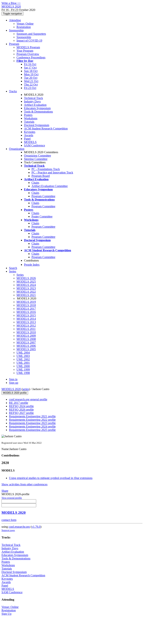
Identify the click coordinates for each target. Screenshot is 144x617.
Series (20, 274)
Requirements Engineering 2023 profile (32, 423)
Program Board (41, 175)
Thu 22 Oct (31, 84)
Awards (28, 135)
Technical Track (33, 98)
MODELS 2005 (26, 349)
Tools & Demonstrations (38, 111)
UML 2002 (23, 359)
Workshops (30, 118)
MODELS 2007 (26, 342)
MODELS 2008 (26, 339)
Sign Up (6, 613)
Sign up (13, 382)
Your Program (24, 50)
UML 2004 (23, 352)
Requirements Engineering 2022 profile (32, 419)
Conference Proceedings (30, 57)
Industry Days (32, 101)
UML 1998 (23, 372)
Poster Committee (42, 216)
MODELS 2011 (26, 328)
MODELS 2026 (26, 278)
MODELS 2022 (26, 291)
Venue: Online (25, 23)
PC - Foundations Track (46, 169)
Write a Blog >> (11, 3)
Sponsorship (16, 30)
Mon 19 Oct (31, 74)
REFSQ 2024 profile (21, 406)
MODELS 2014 (26, 318)
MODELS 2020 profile (15, 392)
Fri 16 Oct (30, 64)
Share (5, 490)
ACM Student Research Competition (46, 128)
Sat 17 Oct (30, 67)
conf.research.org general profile (28, 399)
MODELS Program (28, 47)
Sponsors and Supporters (31, 33)
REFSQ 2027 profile (21, 413)
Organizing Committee (37, 155)
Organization (16, 148)
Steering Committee (35, 159)
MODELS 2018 (26, 305)
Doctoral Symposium (36, 125)
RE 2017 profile (18, 402)
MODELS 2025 (26, 281)
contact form (9, 519)
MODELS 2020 (11, 389)
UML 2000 (23, 366)
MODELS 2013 (26, 322)
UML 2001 (23, 362)
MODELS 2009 (26, 335)
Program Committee (43, 196)
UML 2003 (23, 356)
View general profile (12, 497)
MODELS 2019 (26, 301)
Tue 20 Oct (30, 77)
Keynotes (29, 131)
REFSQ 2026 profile (21, 409)
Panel (27, 138)
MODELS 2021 (26, 295)
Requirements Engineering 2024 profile (32, 426)
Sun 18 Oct (31, 71)
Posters (28, 115)
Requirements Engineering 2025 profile (32, 429)
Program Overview (27, 54)
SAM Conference (34, 145)
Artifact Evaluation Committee (50, 186)
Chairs (35, 182)
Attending (15, 20)
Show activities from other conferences (24, 484)
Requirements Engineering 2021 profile (32, 416)
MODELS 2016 (26, 312)
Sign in (13, 379)
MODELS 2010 (26, 332)
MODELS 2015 (26, 315)
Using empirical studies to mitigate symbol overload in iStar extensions (50, 478)
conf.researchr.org (19, 526)
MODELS (30, 142)
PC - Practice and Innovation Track (52, 172)
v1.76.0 (36, 526)
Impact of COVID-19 (29, 40)
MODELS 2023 (26, 288)
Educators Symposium (37, 108)
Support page (8, 530)
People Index (32, 264)
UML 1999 (23, 369)
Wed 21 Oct (31, 81)
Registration (23, 27)
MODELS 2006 (26, 345)
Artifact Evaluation (35, 104)
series (25, 389)
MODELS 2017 (26, 308)
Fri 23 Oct (30, 87)
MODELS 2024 (26, 285)
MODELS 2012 (26, 325)
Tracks (13, 91)
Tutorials (29, 121)
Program (14, 43)
